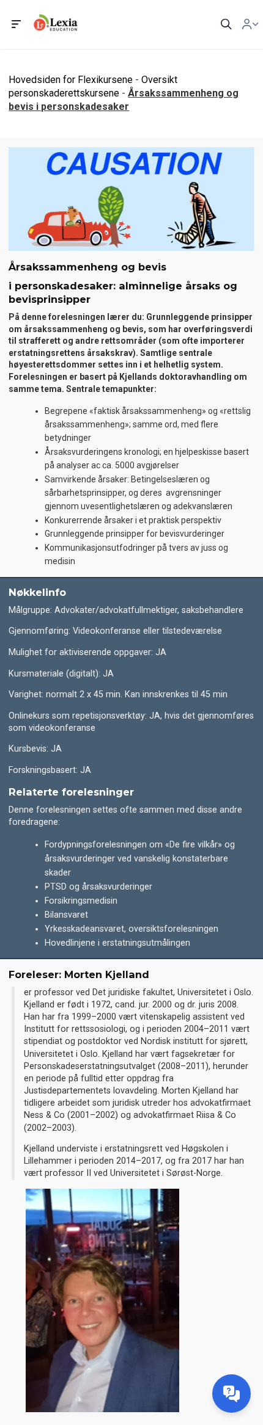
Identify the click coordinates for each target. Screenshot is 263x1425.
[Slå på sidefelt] (16, 24)
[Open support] (231, 1393)
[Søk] (226, 24)
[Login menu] (250, 24)
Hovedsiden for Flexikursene (71, 79)
